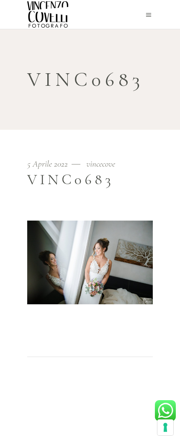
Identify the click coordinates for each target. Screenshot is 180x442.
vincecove (100, 164)
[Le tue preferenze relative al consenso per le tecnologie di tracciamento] (165, 427)
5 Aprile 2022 (48, 164)
